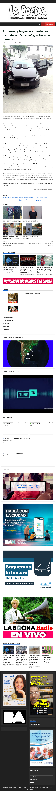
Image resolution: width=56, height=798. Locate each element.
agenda (32, 782)
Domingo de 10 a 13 (19, 453)
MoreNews (24, 789)
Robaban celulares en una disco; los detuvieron (10, 198)
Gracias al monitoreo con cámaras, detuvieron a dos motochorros (42, 199)
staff (31, 774)
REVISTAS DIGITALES (8, 321)
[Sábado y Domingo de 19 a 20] (8, 443)
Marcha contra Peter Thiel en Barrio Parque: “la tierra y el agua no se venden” (21, 659)
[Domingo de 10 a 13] (8, 458)
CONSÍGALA (6, 326)
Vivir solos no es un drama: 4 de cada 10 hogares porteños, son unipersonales (28, 486)
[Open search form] (39, 24)
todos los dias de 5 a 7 (47, 423)
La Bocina (5, 42)
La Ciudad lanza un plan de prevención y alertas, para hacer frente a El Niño (44, 270)
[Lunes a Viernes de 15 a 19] (8, 427)
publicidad (33, 777)
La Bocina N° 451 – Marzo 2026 (33, 293)
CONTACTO (6, 332)
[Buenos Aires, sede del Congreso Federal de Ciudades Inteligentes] (11, 260)
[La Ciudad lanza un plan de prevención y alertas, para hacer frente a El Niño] (45, 260)
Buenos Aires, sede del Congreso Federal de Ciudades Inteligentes (10, 269)
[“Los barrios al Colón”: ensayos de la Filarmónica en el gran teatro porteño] (28, 260)
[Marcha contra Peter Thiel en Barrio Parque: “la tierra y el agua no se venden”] (21, 650)
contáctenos (33, 779)
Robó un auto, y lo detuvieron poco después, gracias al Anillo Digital (26, 199)
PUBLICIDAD (6, 329)
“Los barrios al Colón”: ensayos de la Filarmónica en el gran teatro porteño (27, 270)
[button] (2, 24)
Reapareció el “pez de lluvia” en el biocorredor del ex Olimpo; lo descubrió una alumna (34, 660)
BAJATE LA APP (50, 24)
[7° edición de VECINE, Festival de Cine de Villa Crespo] (47, 650)
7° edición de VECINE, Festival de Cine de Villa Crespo (47, 658)
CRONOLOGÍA (6, 323)
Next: (41, 244)
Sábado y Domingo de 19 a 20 (22, 438)
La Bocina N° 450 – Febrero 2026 (33, 307)
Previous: (13, 244)
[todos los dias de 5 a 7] (35, 427)
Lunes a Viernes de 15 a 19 (21, 423)
